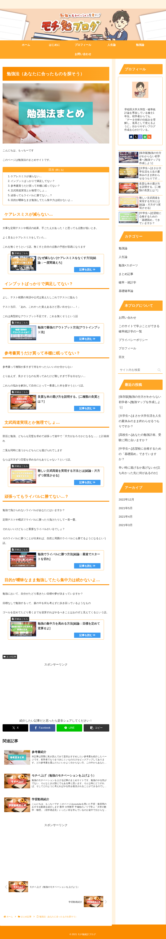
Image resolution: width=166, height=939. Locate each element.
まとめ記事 (11, 657)
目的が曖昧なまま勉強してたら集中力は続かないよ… (42, 200)
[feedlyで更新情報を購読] (145, 137)
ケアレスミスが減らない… (26, 176)
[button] (96, 728)
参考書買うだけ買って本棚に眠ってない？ (35, 185)
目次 (51, 169)
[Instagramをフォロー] (140, 137)
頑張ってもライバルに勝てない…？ (31, 195)
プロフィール (127, 348)
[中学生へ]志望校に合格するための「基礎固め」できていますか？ (140, 454)
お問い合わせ (127, 317)
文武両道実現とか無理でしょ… (29, 190)
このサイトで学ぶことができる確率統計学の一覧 (139, 328)
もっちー (140, 104)
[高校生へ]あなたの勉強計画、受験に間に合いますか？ (140, 437)
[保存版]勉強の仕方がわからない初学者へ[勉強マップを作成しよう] (140, 402)
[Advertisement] (56, 690)
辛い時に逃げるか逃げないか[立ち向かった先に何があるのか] (139, 470)
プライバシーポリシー (133, 340)
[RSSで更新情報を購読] (149, 137)
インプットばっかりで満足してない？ (33, 180)
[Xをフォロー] (136, 137)
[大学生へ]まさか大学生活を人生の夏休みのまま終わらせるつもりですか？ (140, 421)
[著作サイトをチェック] (131, 137)
